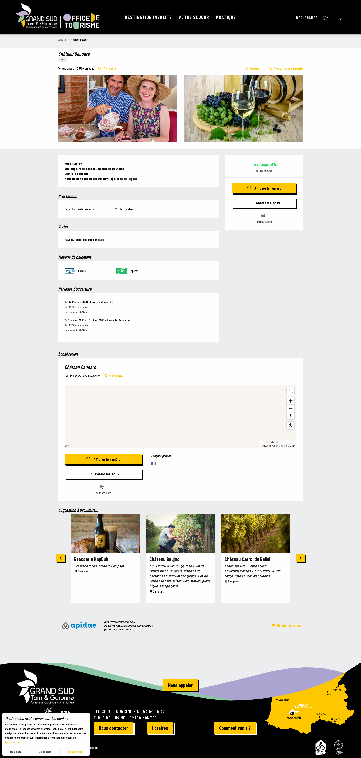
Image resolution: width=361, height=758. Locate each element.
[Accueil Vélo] (320, 747)
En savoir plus (12, 742)
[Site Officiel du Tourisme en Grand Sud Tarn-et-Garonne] (58, 16)
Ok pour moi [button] (75, 751)
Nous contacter (113, 728)
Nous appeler (180, 685)
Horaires (160, 728)
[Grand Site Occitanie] (338, 747)
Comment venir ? (235, 728)
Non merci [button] (16, 751)
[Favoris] (326, 18)
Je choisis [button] (45, 751)
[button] (307, 17)
